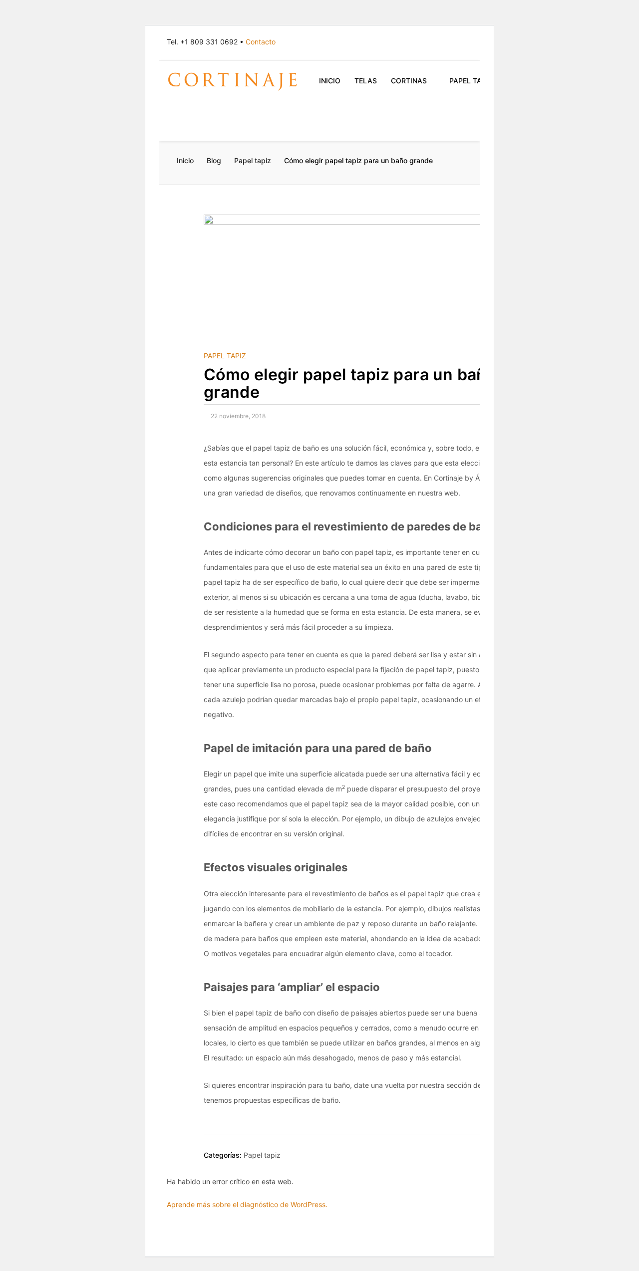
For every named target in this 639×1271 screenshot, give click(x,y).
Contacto (261, 41)
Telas (365, 80)
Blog (214, 160)
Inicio (329, 80)
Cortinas (409, 80)
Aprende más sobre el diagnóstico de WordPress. (247, 1204)
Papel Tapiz (471, 80)
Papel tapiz (252, 160)
